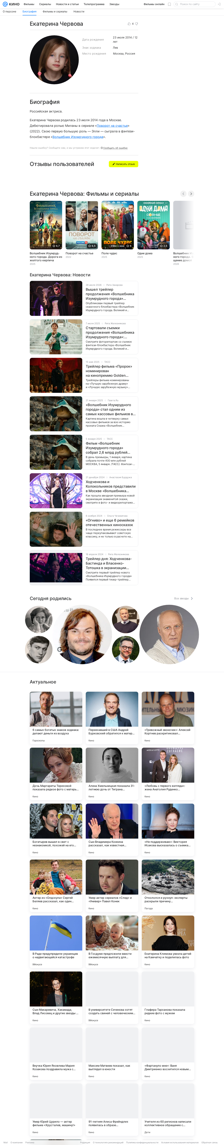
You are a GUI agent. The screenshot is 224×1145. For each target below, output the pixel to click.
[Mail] (5, 4)
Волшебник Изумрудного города (77, 137)
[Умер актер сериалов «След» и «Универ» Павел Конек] (112, 886)
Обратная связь (209, 1142)
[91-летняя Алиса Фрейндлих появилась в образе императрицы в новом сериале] (112, 1109)
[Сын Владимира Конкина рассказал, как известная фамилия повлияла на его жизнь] (112, 830)
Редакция (85, 1142)
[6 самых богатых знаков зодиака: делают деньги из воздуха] (56, 718)
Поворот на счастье (112, 125)
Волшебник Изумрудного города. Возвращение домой (188, 256)
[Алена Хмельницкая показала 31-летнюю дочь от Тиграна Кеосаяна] (112, 774)
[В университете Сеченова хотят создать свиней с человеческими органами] (112, 998)
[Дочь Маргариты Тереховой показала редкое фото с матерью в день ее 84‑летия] (56, 774)
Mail (6, 1142)
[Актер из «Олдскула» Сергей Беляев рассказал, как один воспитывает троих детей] (56, 886)
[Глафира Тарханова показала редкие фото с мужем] (168, 998)
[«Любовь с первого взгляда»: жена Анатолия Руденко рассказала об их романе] (168, 774)
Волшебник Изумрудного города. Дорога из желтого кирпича (46, 256)
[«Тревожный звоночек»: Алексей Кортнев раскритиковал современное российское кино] (168, 718)
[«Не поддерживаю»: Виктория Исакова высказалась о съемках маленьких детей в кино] (168, 830)
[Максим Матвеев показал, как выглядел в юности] (112, 1053)
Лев (115, 47)
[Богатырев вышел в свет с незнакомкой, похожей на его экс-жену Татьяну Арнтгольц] (56, 830)
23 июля (118, 37)
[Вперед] (191, 194)
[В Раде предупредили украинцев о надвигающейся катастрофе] (56, 942)
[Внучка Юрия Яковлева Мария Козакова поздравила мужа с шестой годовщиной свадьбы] (56, 1053)
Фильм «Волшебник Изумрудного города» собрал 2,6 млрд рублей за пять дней (106, 448)
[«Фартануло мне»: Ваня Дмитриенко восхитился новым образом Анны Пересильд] (168, 1053)
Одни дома (144, 253)
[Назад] (183, 194)
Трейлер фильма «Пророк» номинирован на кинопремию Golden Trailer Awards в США (109, 371)
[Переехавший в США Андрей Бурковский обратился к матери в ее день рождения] (112, 718)
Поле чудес (109, 253)
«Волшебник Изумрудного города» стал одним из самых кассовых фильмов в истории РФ (109, 409)
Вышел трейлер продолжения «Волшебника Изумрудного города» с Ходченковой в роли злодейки (110, 294)
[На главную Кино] (13, 4)
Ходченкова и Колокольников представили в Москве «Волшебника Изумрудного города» (111, 486)
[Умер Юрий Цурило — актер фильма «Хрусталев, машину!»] (56, 1109)
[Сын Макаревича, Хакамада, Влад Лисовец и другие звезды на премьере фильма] (56, 998)
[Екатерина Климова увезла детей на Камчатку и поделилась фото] (168, 942)
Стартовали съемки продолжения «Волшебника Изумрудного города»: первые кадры (110, 332)
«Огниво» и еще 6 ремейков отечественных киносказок (110, 522)
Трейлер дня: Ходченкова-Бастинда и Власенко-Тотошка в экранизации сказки (109, 563)
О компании (16, 1142)
